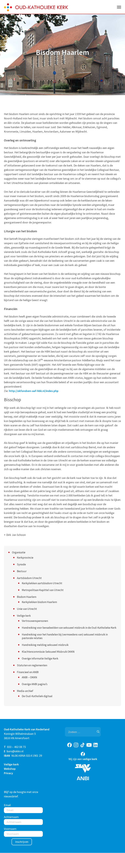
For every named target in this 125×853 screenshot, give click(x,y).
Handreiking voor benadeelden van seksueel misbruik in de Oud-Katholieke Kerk (69, 627)
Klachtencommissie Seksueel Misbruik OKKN (48, 651)
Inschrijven (21, 842)
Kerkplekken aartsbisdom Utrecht (42, 583)
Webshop (10, 769)
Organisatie (18, 552)
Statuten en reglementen (32, 665)
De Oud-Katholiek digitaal (37, 696)
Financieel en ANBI (28, 672)
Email (7, 805)
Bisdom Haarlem (26, 597)
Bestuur (22, 571)
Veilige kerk (24, 615)
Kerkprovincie (25, 557)
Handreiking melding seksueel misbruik (45, 645)
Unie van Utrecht (27, 609)
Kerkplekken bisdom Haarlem (39, 602)
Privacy (8, 773)
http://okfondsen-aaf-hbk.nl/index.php (33, 391)
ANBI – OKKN (29, 677)
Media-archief (25, 691)
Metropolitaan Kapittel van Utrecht (42, 590)
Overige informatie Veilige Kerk (40, 658)
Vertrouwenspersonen (35, 621)
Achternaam (11, 817)
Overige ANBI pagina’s (34, 684)
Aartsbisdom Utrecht (29, 578)
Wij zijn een (83, 759)
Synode (21, 564)
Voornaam (10, 829)
